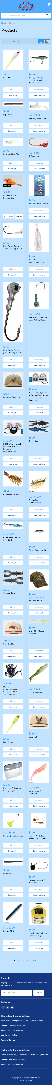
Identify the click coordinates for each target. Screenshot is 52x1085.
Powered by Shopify (26, 1080)
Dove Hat (33, 737)
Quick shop (13, 90)
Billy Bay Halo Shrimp (12, 154)
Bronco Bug (33, 441)
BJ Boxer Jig (34, 156)
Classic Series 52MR (37, 550)
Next (33, 961)
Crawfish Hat (9, 644)
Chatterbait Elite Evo (12, 495)
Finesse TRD (8, 931)
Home (3, 23)
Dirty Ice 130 (8, 742)
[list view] (47, 41)
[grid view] (41, 41)
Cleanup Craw (9, 593)
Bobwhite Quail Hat (11, 397)
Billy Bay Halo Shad (37, 119)
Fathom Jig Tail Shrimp (13, 836)
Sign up (38, 992)
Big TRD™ (7, 115)
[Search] (47, 16)
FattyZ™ (7, 874)
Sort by (16, 41)
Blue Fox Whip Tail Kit (38, 204)
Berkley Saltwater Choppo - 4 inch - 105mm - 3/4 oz (36, 80)
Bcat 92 (6, 78)
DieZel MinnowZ (36, 693)
